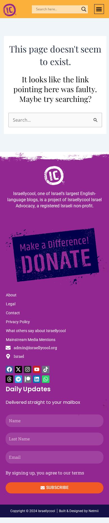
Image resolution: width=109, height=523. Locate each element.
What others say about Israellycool (36, 330)
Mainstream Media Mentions (30, 339)
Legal (10, 304)
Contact (13, 313)
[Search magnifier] (84, 9)
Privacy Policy (18, 322)
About (11, 295)
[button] (99, 9)
